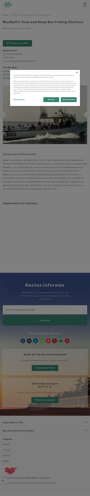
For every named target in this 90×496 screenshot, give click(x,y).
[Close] (76, 72)
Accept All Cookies (68, 99)
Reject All (51, 99)
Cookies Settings (19, 99)
